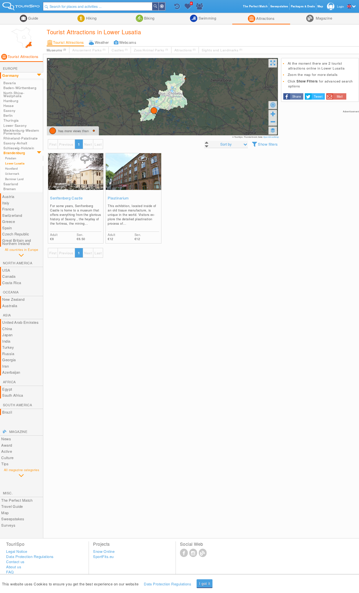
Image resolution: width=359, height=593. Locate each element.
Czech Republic (15, 233)
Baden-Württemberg (19, 87)
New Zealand (13, 299)
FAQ (10, 571)
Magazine (323, 18)
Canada (8, 276)
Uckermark (12, 173)
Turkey (8, 347)
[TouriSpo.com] (21, 7)
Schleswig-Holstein (18, 148)
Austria (8, 196)
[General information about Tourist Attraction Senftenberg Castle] (75, 176)
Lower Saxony (15, 125)
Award (6, 445)
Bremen (9, 188)
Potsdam (10, 158)
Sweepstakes (12, 518)
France (8, 208)
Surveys (8, 525)
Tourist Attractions (68, 42)
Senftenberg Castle (66, 198)
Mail (340, 96)
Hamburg (10, 100)
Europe (10, 68)
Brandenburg (14, 153)
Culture (7, 457)
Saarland (10, 184)
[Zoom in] (273, 114)
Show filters (268, 144)
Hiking (90, 18)
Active (6, 451)
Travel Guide (12, 506)
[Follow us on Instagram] (193, 553)
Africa (9, 382)
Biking (149, 18)
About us (13, 566)
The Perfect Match (17, 500)
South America (17, 405)
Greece (8, 221)
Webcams (127, 42)
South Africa (12, 395)
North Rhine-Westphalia (13, 94)
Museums (56, 50)
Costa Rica (11, 282)
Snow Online (104, 551)
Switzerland (12, 215)
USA (6, 270)
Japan (7, 334)
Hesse (8, 105)
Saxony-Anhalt (15, 143)
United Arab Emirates (20, 322)
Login (340, 6)
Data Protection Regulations (167, 583)
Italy (5, 202)
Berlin (8, 115)
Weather (102, 42)
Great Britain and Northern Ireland (16, 242)
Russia (8, 353)
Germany (10, 75)
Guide (32, 18)
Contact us (15, 561)
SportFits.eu (103, 556)
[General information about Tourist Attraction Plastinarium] (133, 176)
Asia (7, 315)
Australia (9, 305)
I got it (204, 583)
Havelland (11, 168)
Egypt (7, 389)
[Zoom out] (273, 122)
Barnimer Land (14, 179)
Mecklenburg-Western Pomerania (21, 132)
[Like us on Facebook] (184, 553)
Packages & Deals (303, 6)
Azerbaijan (11, 372)
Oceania (11, 292)
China (7, 328)
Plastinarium (118, 198)
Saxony (9, 110)
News (6, 438)
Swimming (206, 18)
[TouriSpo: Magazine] (203, 553)
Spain (7, 227)
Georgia (9, 359)
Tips (5, 463)
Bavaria (9, 83)
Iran (5, 366)
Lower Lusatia (14, 163)
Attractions (265, 18)
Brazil (7, 412)
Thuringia (11, 120)
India (6, 341)
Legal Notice (16, 551)
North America (17, 263)
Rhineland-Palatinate (20, 138)
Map (5, 512)
